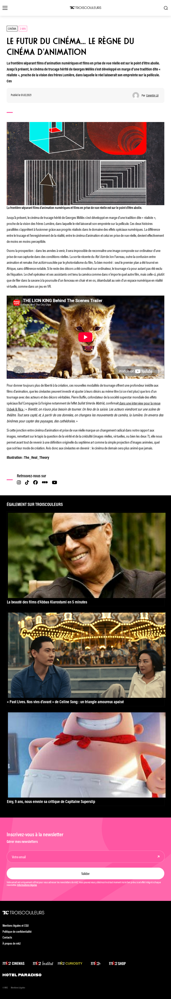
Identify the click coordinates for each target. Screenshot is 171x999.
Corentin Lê (152, 95)
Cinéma (12, 28)
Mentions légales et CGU (16, 925)
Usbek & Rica (15, 409)
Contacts (7, 937)
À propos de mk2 (12, 943)
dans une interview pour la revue (139, 403)
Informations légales (27, 885)
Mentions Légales (18, 988)
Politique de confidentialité (17, 932)
